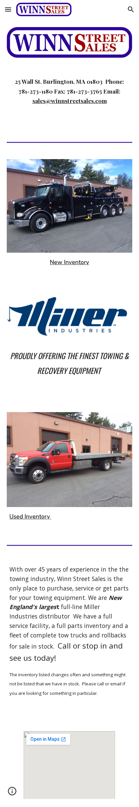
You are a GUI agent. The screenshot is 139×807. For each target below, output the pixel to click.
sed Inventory (31, 516)
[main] (69, 98)
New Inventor (68, 262)
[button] (8, 9)
